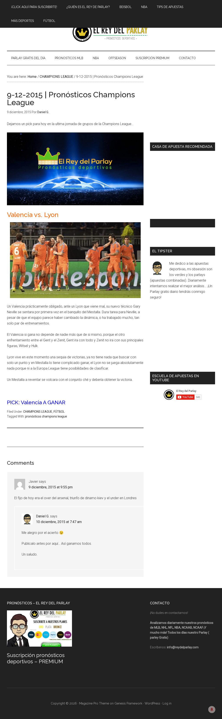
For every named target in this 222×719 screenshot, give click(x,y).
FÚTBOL (59, 411)
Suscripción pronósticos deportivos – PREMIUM (36, 658)
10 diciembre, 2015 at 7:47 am (59, 522)
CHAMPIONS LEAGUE (37, 411)
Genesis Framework (128, 703)
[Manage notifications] (211, 709)
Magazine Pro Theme (94, 703)
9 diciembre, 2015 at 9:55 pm (51, 487)
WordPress (152, 703)
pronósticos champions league (46, 416)
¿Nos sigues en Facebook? (177, 223)
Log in (167, 703)
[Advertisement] (86, 437)
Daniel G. (42, 516)
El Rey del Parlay (111, 32)
